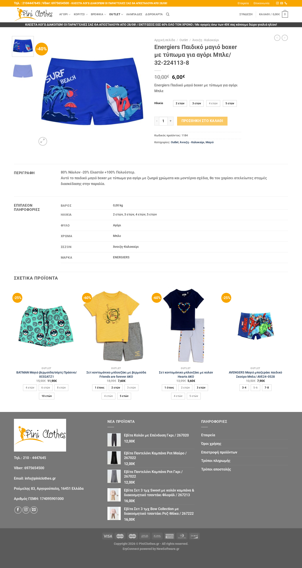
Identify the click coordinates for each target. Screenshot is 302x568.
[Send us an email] (281, 3)
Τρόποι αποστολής (216, 469)
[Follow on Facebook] (18, 510)
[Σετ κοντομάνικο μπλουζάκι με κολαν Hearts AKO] (185, 325)
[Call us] (286, 3)
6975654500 (60, 3)
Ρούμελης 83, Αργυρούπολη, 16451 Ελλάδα (49, 488)
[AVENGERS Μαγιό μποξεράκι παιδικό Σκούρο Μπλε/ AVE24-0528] (255, 325)
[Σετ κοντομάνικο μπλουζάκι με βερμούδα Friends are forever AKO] (116, 325)
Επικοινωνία (261, 3)
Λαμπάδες (134, 14)
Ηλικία (158, 103)
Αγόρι (63, 14)
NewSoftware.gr (168, 549)
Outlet (114, 14)
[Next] (140, 91)
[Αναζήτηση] (167, 14)
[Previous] (45, 91)
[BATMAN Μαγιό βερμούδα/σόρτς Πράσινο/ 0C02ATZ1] (46, 325)
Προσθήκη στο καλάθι (202, 121)
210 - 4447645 (34, 458)
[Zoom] (42, 141)
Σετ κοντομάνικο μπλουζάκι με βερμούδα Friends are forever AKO (116, 375)
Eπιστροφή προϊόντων (219, 452)
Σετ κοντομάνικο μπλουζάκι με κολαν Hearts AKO (186, 375)
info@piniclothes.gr (40, 478)
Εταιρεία (243, 3)
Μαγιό (210, 142)
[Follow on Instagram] (277, 3)
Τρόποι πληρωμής (215, 461)
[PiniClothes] (33, 14)
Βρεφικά (97, 14)
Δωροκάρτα (154, 14)
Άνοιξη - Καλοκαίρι (205, 40)
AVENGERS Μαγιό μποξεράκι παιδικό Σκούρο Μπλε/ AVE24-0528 (255, 375)
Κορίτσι (79, 14)
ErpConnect (131, 549)
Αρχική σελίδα (164, 40)
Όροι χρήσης (211, 444)
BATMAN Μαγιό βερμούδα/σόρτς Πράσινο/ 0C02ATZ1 (46, 375)
